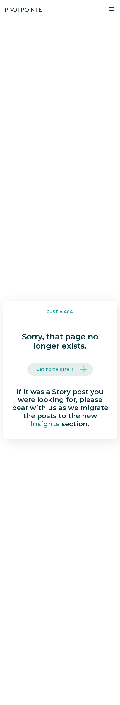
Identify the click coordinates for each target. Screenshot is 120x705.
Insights (45, 424)
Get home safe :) (54, 369)
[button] (111, 10)
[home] (23, 10)
